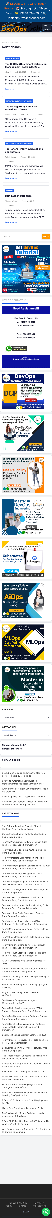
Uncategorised (12, 58)
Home (4, 42)
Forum (9, 1206)
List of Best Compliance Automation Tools (22, 1108)
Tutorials (39, 1203)
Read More (11, 89)
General (9, 190)
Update (22, 1206)
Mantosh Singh (11, 201)
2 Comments (40, 114)
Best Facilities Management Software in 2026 (24, 1035)
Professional (39, 1206)
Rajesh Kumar (10, 114)
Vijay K (8, 72)
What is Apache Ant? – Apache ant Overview (23, 796)
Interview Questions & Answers (19, 101)
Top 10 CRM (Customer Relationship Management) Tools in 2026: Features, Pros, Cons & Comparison (25, 67)
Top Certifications (18, 1203)
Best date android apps (18, 195)
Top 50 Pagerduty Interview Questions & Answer (21, 108)
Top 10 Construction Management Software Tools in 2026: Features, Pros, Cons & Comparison (23, 1027)
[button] (46, 1212)
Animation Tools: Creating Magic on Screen (23, 1071)
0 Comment (35, 72)
